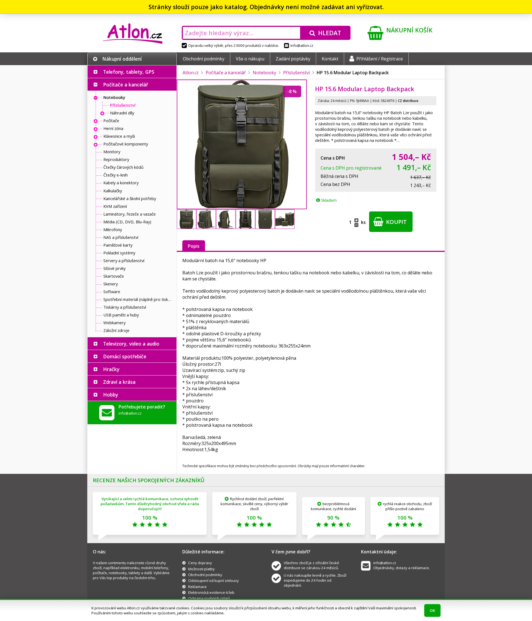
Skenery (110, 284)
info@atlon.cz (301, 45)
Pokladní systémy (119, 252)
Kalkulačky (112, 190)
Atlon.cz (191, 73)
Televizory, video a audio (131, 343)
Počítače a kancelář (125, 84)
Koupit (396, 222)
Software (111, 291)
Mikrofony (112, 229)
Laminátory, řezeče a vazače (129, 214)
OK (432, 610)
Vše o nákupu (250, 59)
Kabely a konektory (121, 182)
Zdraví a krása (119, 382)
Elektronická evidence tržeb (211, 592)
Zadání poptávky (293, 59)
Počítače (111, 120)
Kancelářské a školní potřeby (129, 198)
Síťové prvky (114, 268)
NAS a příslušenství (120, 237)
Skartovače (113, 276)
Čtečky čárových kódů (123, 167)
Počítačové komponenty (125, 144)
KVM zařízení (115, 206)
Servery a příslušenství (123, 260)
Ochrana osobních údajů (209, 598)
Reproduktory (116, 159)
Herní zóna (113, 128)
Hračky (111, 369)
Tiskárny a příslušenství (124, 307)
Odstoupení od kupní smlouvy (213, 580)
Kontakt (330, 59)
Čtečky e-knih (115, 175)
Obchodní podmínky (203, 59)
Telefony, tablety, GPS (128, 71)
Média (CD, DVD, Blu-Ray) (127, 221)
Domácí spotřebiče (124, 356)
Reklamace (197, 586)
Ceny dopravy (200, 562)
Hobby (110, 394)
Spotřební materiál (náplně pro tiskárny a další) (138, 299)
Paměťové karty (117, 245)
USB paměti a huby (121, 315)
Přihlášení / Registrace (379, 59)
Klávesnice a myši (119, 136)
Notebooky (114, 97)
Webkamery (114, 322)
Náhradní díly (122, 113)
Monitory (111, 151)
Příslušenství (122, 105)
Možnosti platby (201, 568)
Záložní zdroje (116, 330)
